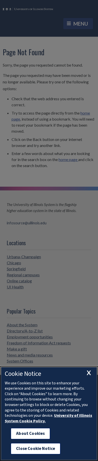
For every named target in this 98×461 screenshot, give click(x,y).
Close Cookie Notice (35, 448)
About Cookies (30, 433)
